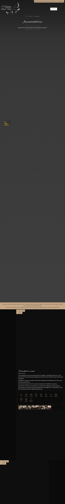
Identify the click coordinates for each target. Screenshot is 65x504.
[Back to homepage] (10, 14)
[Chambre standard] (24, 407)
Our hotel (30, 16)
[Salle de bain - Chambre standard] (20, 407)
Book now (21, 310)
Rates (19, 313)
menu (54, 9)
